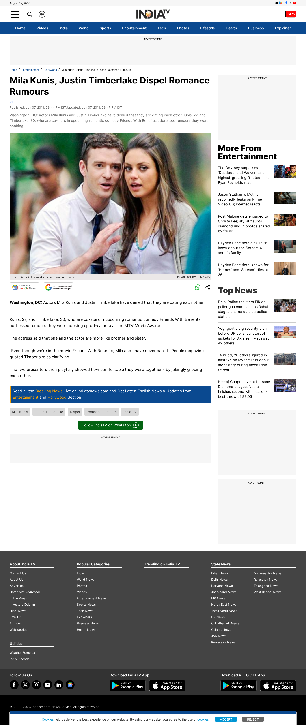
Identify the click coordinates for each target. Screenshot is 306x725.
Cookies (48, 719)
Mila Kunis (20, 412)
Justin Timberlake (49, 412)
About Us (16, 579)
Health (231, 28)
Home (20, 28)
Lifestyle (207, 28)
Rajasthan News (265, 579)
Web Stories (18, 629)
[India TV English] (153, 14)
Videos (42, 28)
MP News (218, 598)
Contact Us (18, 573)
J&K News (218, 636)
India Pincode (20, 659)
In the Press (18, 598)
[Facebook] (14, 684)
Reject (253, 719)
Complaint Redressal (25, 592)
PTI (12, 102)
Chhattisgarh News (225, 623)
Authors (15, 623)
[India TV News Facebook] (286, 2)
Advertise (17, 586)
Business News (88, 623)
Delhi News (219, 579)
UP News (218, 617)
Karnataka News (223, 642)
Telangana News (266, 586)
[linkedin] (58, 684)
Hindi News (18, 611)
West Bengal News (267, 592)
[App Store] (167, 685)
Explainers (84, 617)
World (84, 28)
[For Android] (238, 685)
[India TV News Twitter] (290, 2)
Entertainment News (91, 598)
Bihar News (219, 573)
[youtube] (47, 684)
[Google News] (24, 287)
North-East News (223, 604)
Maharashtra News (267, 573)
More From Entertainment (247, 152)
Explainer (283, 28)
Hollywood (50, 69)
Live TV (15, 617)
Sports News (86, 604)
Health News (86, 629)
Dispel (75, 412)
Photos (183, 28)
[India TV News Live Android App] (128, 685)
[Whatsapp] (197, 287)
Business (256, 28)
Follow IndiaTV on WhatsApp (106, 425)
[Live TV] (290, 14)
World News (85, 579)
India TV (129, 412)
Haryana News (222, 586)
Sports (105, 28)
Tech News (85, 611)
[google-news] (70, 684)
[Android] (280, 2)
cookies (203, 719)
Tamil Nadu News (224, 611)
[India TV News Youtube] (294, 2)
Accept (226, 719)
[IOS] (276, 2)
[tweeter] (25, 684)
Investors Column (22, 604)
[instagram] (36, 684)
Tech (161, 28)
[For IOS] (278, 685)
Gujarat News (221, 629)
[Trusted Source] (58, 287)
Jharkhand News (223, 592)
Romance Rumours (102, 412)
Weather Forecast (22, 652)
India (63, 28)
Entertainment (134, 28)
